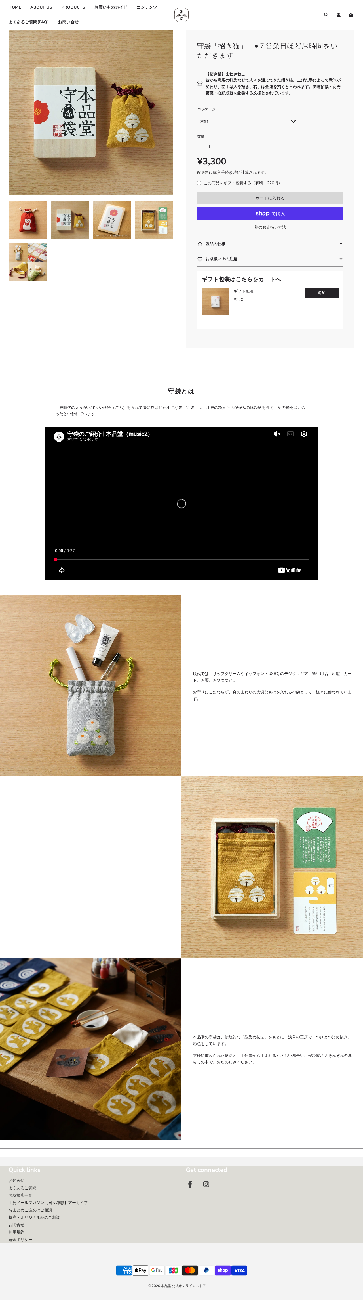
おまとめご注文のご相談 (30, 1210)
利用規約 (16, 1232)
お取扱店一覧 (20, 1195)
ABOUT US (41, 7)
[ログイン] (338, 15)
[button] (270, 243)
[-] (198, 146)
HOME (15, 7)
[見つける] (326, 15)
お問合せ (16, 1224)
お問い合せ (68, 22)
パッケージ (206, 109)
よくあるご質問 (22, 1187)
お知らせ (16, 1180)
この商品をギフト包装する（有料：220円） (243, 182)
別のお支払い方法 (270, 227)
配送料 (203, 172)
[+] (219, 146)
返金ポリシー (20, 1239)
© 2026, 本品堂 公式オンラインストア (177, 1286)
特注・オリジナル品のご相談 (34, 1217)
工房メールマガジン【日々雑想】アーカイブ (48, 1202)
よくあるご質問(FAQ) (29, 22)
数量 (200, 136)
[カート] (352, 15)
